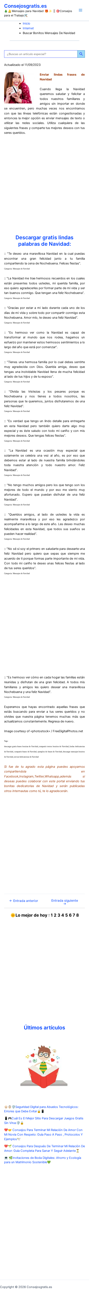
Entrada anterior (23, 901)
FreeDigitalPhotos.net (68, 731)
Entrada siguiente (64, 902)
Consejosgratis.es (25, 6)
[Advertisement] (44, 185)
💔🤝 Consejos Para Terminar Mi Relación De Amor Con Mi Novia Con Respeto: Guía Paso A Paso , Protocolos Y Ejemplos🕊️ (43, 1134)
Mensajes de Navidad (21, 269)
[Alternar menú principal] (80, 10)
